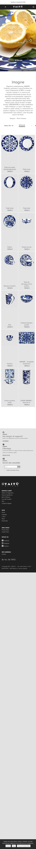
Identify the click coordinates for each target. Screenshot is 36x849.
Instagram (6, 543)
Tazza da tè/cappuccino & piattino (26, 284)
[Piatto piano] (26, 143)
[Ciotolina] (9, 337)
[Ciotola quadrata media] (9, 376)
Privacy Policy (5, 530)
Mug (9, 325)
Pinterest (6, 546)
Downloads (5, 521)
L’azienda (4, 514)
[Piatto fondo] (9, 182)
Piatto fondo (9, 208)
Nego (14, 845)
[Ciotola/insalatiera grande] (26, 298)
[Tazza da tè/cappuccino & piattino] (26, 260)
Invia (18, 467)
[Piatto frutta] (26, 182)
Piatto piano (26, 169)
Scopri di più (6, 455)
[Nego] (34, 844)
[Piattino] (9, 221)
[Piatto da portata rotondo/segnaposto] (9, 143)
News (3, 518)
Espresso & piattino (10, 286)
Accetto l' (13, 470)
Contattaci (5, 441)
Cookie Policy (5, 532)
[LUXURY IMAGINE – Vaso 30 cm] (26, 376)
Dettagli (9, 171)
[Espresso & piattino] (9, 260)
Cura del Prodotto (6, 499)
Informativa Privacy (15, 470)
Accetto (8, 845)
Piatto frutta (26, 208)
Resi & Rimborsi (6, 497)
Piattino (9, 247)
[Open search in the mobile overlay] (33, 7)
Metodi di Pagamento (7, 493)
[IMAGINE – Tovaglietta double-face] (26, 337)
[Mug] (9, 298)
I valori (3, 516)
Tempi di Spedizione (7, 495)
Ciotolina (9, 364)
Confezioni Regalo (6, 503)
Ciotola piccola (26, 247)
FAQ (3, 501)
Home (3, 512)
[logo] (18, 6)
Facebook (6, 540)
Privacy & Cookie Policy (24, 845)
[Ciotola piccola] (26, 221)
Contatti (4, 554)
